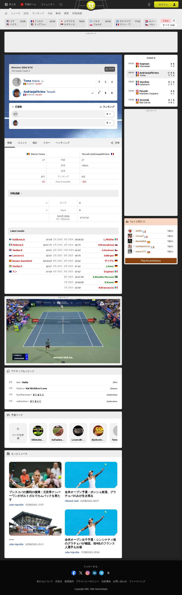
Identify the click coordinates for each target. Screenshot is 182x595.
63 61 (49, 250)
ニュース (15, 13)
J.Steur (110, 266)
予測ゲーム (30, 4)
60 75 (77, 245)
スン (14, 271)
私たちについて (45, 581)
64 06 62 (79, 239)
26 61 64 (79, 277)
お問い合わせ (120, 581)
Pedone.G (17, 245)
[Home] (6, 13)
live (166, 20)
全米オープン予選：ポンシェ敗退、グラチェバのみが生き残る (90, 493)
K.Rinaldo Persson (103, 277)
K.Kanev (109, 282)
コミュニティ (48, 4)
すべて (169, 25)
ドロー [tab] (46, 142)
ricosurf (140, 236)
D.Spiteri (109, 271)
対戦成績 (77, 13)
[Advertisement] (91, 43)
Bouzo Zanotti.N (22, 261)
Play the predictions (151, 260)
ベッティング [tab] (63, 142)
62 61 (49, 255)
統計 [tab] (35, 142)
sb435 (139, 230)
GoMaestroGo (143, 246)
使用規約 (69, 581)
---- (11, 539)
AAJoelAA (141, 241)
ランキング (38, 13)
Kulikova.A (18, 239)
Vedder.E (17, 250)
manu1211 (141, 251)
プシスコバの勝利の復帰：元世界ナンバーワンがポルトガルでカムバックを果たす (34, 495)
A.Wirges (109, 255)
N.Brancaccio (106, 287)
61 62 (77, 266)
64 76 (77, 255)
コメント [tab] (22, 142)
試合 (26, 13)
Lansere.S (18, 255)
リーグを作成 (18, 436)
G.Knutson (108, 250)
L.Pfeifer (109, 239)
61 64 (49, 239)
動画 (58, 13)
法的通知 (106, 581)
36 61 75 (47, 245)
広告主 (58, 581)
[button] (61, 4)
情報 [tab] (9, 142)
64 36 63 (47, 261)
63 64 (77, 287)
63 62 (77, 261)
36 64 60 (79, 282)
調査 (66, 13)
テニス (12, 4)
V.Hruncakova (106, 245)
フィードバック (137, 581)
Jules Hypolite (16, 504)
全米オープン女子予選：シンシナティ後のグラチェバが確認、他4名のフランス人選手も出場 (90, 543)
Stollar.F (17, 266)
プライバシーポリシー (87, 581)
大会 (50, 13)
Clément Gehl (72, 501)
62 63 (77, 250)
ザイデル (109, 260)
